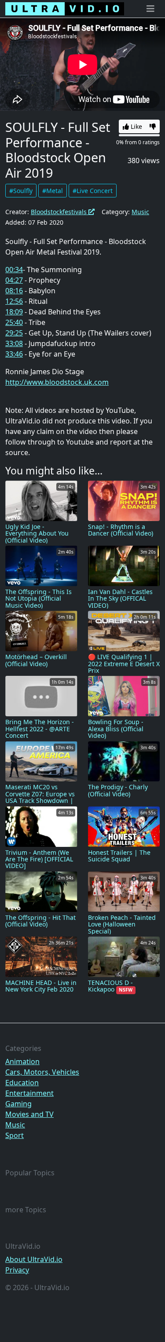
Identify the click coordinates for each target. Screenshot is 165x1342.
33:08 (14, 343)
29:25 (14, 333)
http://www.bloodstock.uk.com (57, 382)
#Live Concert (93, 190)
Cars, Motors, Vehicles (42, 1072)
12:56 (14, 301)
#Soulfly (21, 190)
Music (140, 212)
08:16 (14, 290)
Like (135, 126)
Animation (22, 1061)
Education (22, 1082)
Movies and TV (29, 1114)
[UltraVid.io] (64, 9)
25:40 (14, 322)
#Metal (52, 190)
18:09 (14, 312)
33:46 (14, 354)
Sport (14, 1135)
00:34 (14, 269)
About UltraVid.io (33, 1259)
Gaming (18, 1104)
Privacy (17, 1270)
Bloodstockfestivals (59, 212)
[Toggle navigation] (150, 9)
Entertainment (29, 1093)
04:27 (14, 280)
